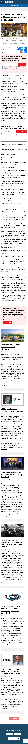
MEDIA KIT (9, 734)
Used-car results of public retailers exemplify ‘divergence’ (10, 347)
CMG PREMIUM (20, 1)
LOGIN (25, 1)
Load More (14, 718)
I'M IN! (21, 131)
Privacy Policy (4, 68)
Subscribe (22, 64)
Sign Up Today (7, 322)
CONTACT (18, 734)
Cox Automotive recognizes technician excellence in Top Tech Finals (11, 475)
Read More (4, 385)
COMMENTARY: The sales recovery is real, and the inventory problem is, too (10, 671)
